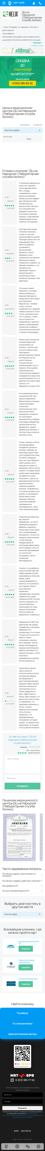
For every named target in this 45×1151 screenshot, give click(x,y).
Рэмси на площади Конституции (27, 961)
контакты (26, 1131)
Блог (16, 1131)
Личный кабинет (33, 3)
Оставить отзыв (37, 46)
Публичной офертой (32, 1113)
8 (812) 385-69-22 (22, 83)
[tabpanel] (20, 837)
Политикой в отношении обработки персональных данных (18, 1115)
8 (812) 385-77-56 (40, 3)
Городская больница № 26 (29, 942)
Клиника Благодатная (28, 979)
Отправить (22, 786)
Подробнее (25, 949)
